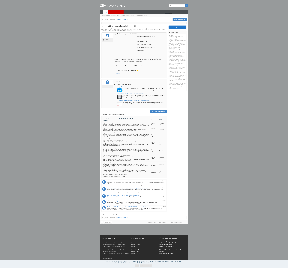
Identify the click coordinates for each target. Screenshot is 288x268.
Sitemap (171, 222)
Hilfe (160, 222)
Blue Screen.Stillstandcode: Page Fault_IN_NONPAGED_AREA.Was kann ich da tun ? (128, 206)
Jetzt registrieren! (177, 27)
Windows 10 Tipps (115, 15)
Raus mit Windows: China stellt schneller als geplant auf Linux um (177, 43)
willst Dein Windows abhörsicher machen (170, 248)
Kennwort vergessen (173, 71)
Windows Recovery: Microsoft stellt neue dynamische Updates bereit (177, 53)
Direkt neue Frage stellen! (116, 12)
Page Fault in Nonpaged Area (111, 163)
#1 (165, 76)
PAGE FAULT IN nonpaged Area (111, 148)
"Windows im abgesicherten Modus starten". (177, 41)
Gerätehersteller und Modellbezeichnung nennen (170, 242)
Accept (137, 266)
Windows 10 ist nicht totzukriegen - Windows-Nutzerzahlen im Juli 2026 (177, 76)
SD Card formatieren (174, 88)
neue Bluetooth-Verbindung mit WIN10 (176, 86)
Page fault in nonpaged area (111, 123)
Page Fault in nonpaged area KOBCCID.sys (114, 169)
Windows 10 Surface (135, 253)
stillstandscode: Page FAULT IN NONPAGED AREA (116, 155)
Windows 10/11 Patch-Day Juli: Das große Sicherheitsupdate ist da (177, 84)
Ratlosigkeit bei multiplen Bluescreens (116, 201)
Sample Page (120, 87)
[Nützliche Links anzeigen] (171, 19)
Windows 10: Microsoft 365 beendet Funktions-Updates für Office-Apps (176, 56)
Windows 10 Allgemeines (140, 185)
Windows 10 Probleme (136, 248)
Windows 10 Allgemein (136, 241)
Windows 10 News (135, 251)
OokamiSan (114, 185)
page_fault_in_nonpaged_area (114, 214)
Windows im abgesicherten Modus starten (169, 241)
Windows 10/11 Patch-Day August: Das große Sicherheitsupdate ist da (177, 60)
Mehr (177, 90)
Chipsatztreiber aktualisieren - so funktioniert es (130, 94)
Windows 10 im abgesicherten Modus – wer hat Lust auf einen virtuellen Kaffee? (176, 38)
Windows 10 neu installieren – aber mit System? (177, 50)
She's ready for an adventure (175, 82)
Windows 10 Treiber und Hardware (139, 249)
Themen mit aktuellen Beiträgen (127, 15)
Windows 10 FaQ (134, 242)
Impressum (164, 222)
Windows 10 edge (135, 255)
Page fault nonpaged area (110, 133)
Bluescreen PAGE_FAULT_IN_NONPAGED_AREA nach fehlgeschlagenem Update (127, 188)
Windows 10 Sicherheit (137, 203)
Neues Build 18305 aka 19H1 (165, 255)
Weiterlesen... (118, 73)
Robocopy (171, 35)
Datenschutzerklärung (179, 222)
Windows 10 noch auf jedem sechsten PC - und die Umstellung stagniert (177, 79)
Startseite (150, 222)
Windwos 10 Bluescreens (113, 181)
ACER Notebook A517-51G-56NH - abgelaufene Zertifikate (177, 73)
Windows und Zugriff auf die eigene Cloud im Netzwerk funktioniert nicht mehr (177, 63)
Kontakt (155, 222)
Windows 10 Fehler (135, 246)
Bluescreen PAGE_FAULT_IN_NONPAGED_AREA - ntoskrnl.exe (123, 195)
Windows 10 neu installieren (165, 244)
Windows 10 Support (106, 30)
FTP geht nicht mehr (173, 66)
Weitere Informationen (146, 266)
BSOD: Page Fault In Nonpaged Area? (113, 140)
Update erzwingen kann (108, 255)
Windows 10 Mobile (135, 244)
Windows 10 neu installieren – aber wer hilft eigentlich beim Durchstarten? (177, 47)
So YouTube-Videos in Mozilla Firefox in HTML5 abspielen (133, 100)
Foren (105, 12)
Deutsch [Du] (108, 222)
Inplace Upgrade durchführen (166, 253)
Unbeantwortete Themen (141, 15)
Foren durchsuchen (106, 15)
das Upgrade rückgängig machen (166, 246)
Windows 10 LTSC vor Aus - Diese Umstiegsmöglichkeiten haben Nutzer (177, 69)
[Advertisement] (126, 45)
